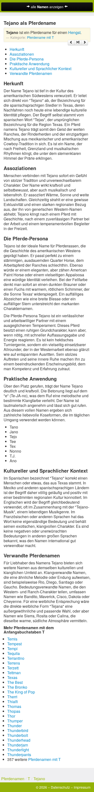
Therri (12, 697)
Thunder (14, 725)
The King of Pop (21, 692)
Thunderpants (19, 754)
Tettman (14, 672)
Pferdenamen (12, 778)
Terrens (13, 663)
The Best (15, 682)
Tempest (14, 644)
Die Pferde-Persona (27, 59)
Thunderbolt (17, 735)
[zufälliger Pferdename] (77, 42)
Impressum (82, 787)
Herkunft (17, 49)
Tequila (13, 653)
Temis (12, 639)
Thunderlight (18, 749)
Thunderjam (17, 745)
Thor (11, 716)
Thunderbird (17, 730)
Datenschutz (60, 787)
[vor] (84, 42)
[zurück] (71, 42)
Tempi (12, 648)
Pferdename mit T (40, 37)
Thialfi (12, 701)
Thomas (14, 706)
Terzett (13, 668)
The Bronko (17, 687)
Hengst (74, 32)
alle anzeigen (47, 6)
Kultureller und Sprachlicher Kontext (40, 68)
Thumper (15, 721)
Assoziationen (22, 54)
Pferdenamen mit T (44, 759)
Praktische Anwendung (29, 63)
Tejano (39, 778)
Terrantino (15, 658)
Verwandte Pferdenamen (31, 73)
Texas (12, 677)
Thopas (13, 711)
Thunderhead (18, 740)
